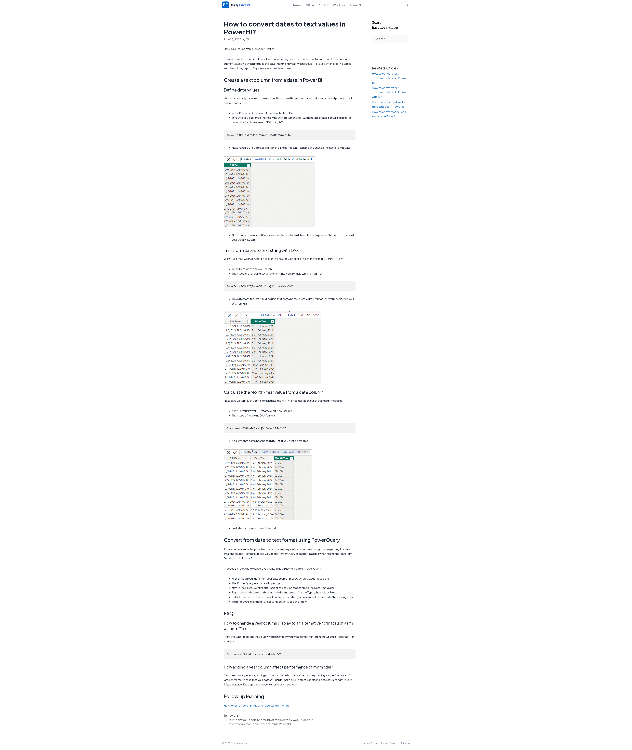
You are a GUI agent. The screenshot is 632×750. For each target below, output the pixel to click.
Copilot (323, 5)
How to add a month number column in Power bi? (260, 724)
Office (310, 5)
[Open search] (407, 5)
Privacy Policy (370, 743)
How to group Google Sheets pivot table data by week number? (270, 720)
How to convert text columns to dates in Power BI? (389, 78)
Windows (339, 5)
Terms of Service (389, 743)
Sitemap (405, 743)
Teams (297, 5)
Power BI (355, 5)
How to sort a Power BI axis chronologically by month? (256, 705)
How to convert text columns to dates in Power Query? (389, 92)
